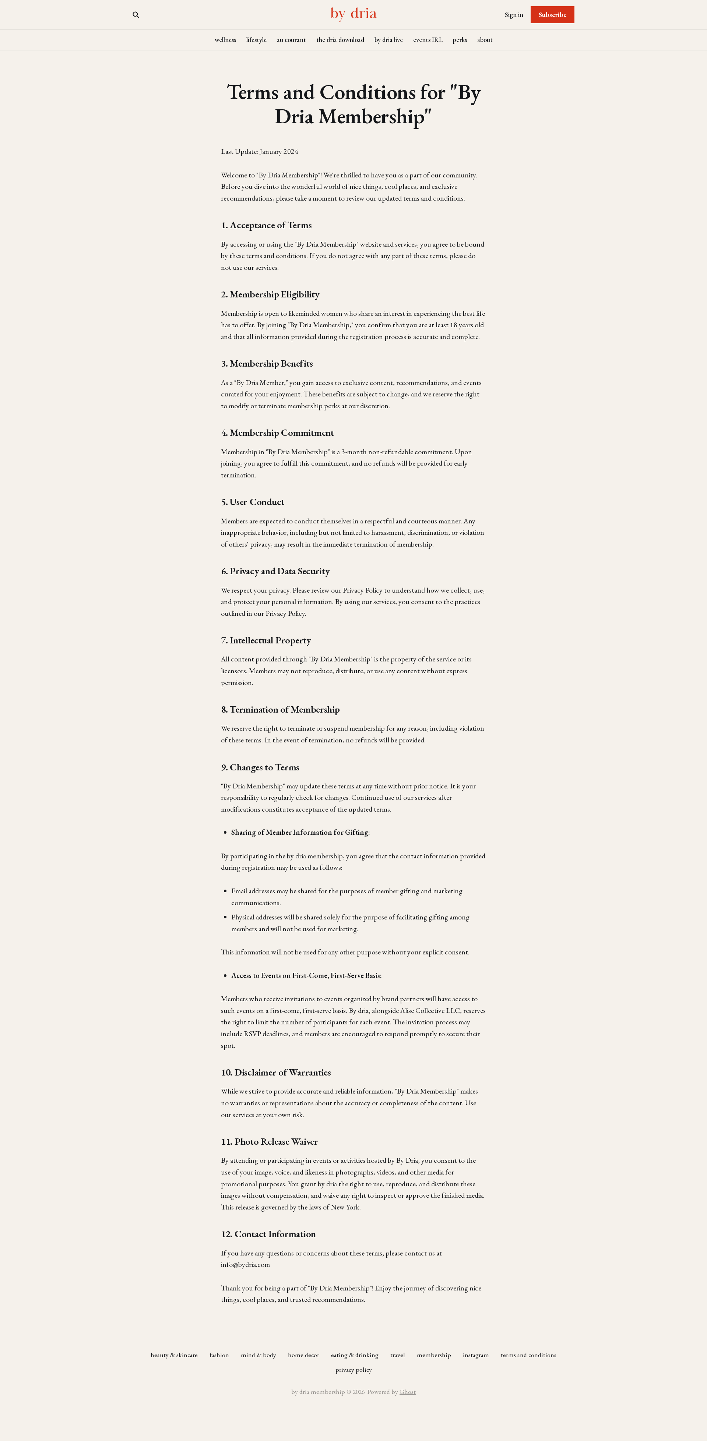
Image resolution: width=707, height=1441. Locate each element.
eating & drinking (355, 1354)
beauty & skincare (174, 1354)
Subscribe (553, 14)
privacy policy (353, 1369)
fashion (219, 1354)
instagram (476, 1354)
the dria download (340, 39)
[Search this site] (135, 14)
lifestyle (256, 39)
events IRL (428, 39)
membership (434, 1354)
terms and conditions (528, 1354)
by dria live (388, 39)
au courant (291, 39)
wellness (225, 39)
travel (397, 1354)
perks (460, 39)
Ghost (408, 1391)
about (485, 39)
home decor (303, 1354)
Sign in (514, 14)
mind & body (258, 1354)
